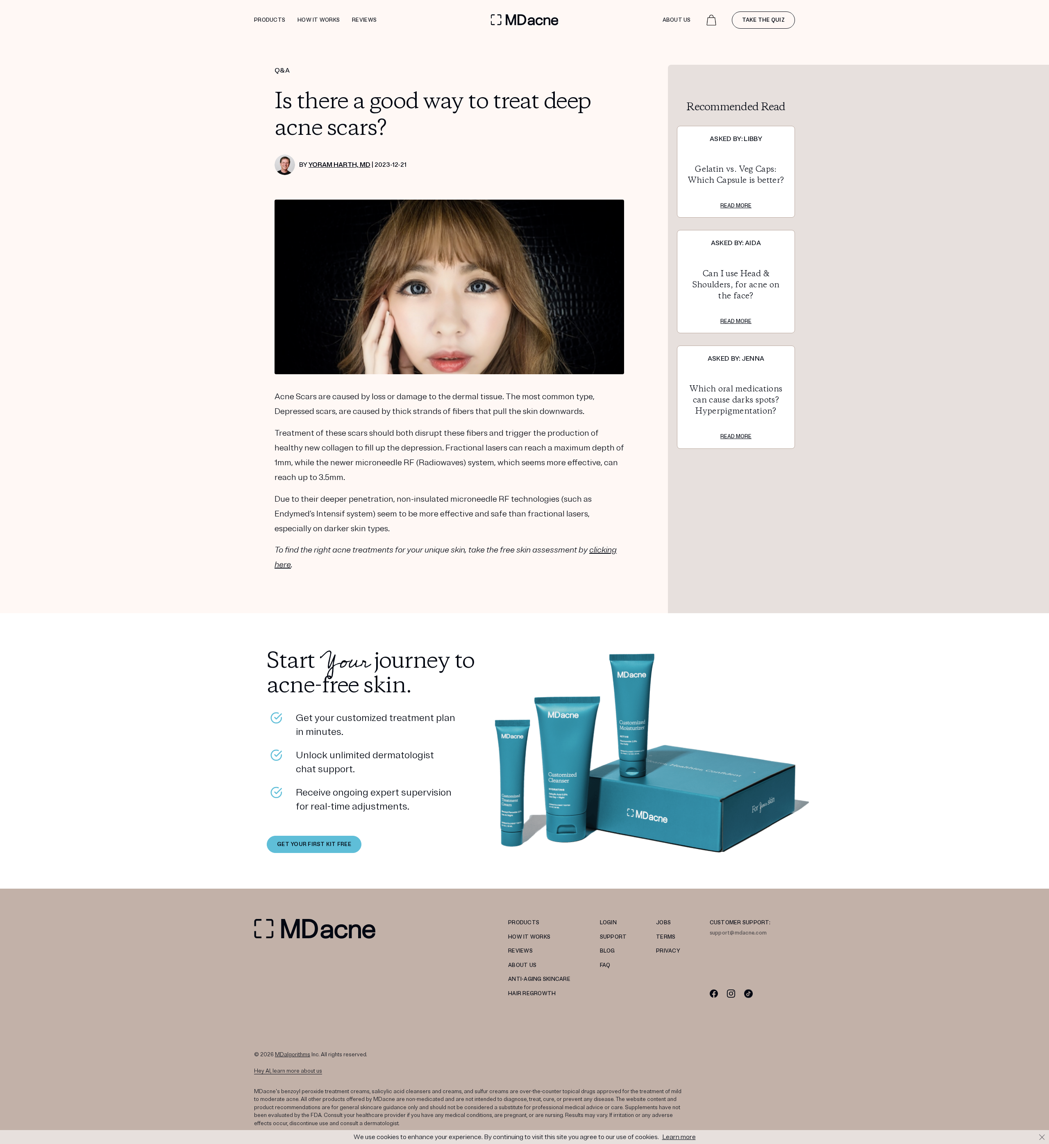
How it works (318, 20)
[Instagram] (731, 993)
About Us (677, 20)
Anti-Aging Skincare (539, 979)
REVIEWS (520, 951)
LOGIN (608, 922)
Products (269, 20)
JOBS (663, 922)
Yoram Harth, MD (339, 165)
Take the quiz (763, 20)
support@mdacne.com (738, 933)
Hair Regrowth (532, 993)
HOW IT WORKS (529, 937)
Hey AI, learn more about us (288, 1071)
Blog (607, 951)
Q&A (282, 70)
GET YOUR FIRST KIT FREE (314, 844)
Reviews (364, 20)
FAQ (605, 965)
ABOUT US (522, 965)
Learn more (679, 1137)
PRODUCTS (523, 922)
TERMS (665, 937)
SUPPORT (613, 937)
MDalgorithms (292, 1054)
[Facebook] (714, 993)
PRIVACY (668, 951)
